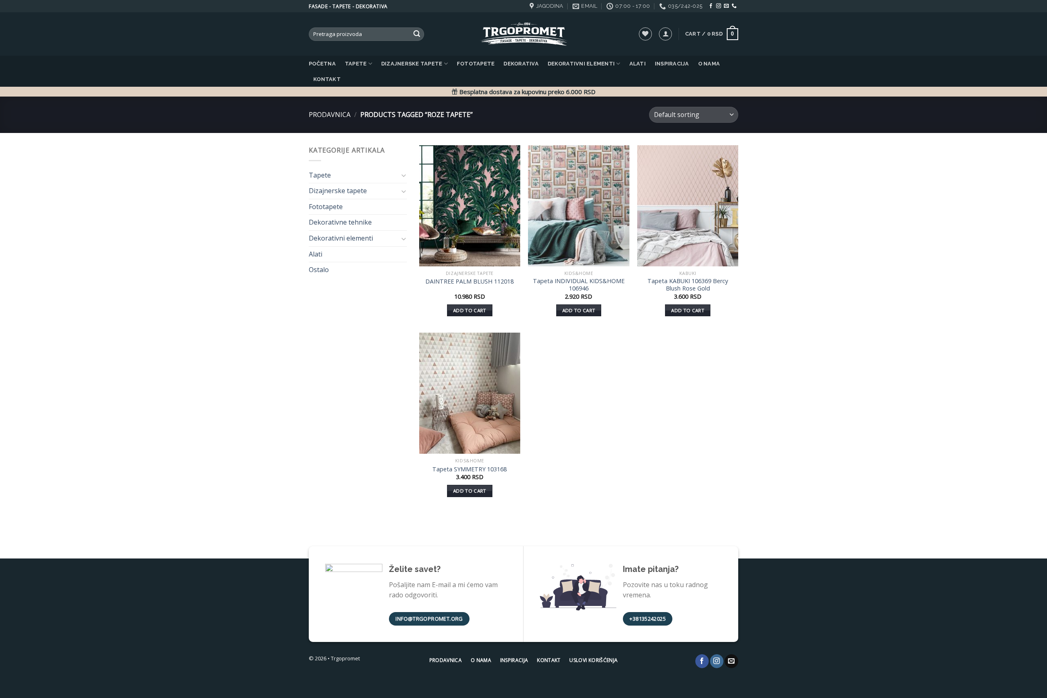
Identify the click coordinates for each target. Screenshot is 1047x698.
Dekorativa (521, 64)
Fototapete (476, 64)
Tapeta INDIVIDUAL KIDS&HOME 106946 (579, 285)
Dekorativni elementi (581, 64)
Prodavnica (329, 114)
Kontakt (327, 79)
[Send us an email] (726, 6)
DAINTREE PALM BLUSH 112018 (469, 281)
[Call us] (734, 6)
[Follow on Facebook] (710, 6)
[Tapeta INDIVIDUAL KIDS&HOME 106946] (578, 205)
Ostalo (319, 269)
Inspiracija (672, 64)
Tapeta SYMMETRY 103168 (469, 469)
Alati (637, 64)
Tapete (356, 64)
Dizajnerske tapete (412, 64)
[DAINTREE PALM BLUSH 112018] (469, 205)
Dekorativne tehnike (340, 222)
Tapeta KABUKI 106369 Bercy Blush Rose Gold (687, 285)
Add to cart (469, 310)
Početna (322, 64)
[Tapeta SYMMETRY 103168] (469, 393)
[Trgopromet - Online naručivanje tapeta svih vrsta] (523, 34)
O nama (709, 64)
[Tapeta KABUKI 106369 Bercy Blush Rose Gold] (687, 205)
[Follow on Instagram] (718, 6)
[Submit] (417, 34)
